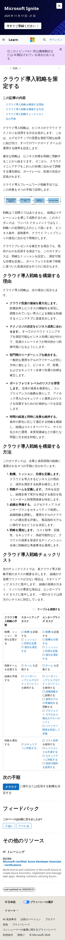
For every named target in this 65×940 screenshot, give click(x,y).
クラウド (11, 787)
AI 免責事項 (9, 919)
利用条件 (8, 935)
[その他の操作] (59, 68)
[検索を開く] (44, 39)
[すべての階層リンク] (6, 68)
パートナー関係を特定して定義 (51, 729)
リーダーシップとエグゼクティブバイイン (30, 679)
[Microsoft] (32, 39)
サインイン (55, 39)
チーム (28, 665)
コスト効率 (52, 740)
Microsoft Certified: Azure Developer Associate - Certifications (32, 863)
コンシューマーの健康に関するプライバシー (28, 929)
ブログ (49, 919)
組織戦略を (52, 691)
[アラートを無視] (59, 6)
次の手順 (11, 118)
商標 (19, 935)
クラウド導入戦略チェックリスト (25, 114)
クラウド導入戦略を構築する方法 (25, 109)
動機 (26, 631)
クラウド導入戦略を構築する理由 (25, 104)
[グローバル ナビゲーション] (3, 39)
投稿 (5, 924)
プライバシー (19, 924)
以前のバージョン (31, 919)
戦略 (15, 68)
